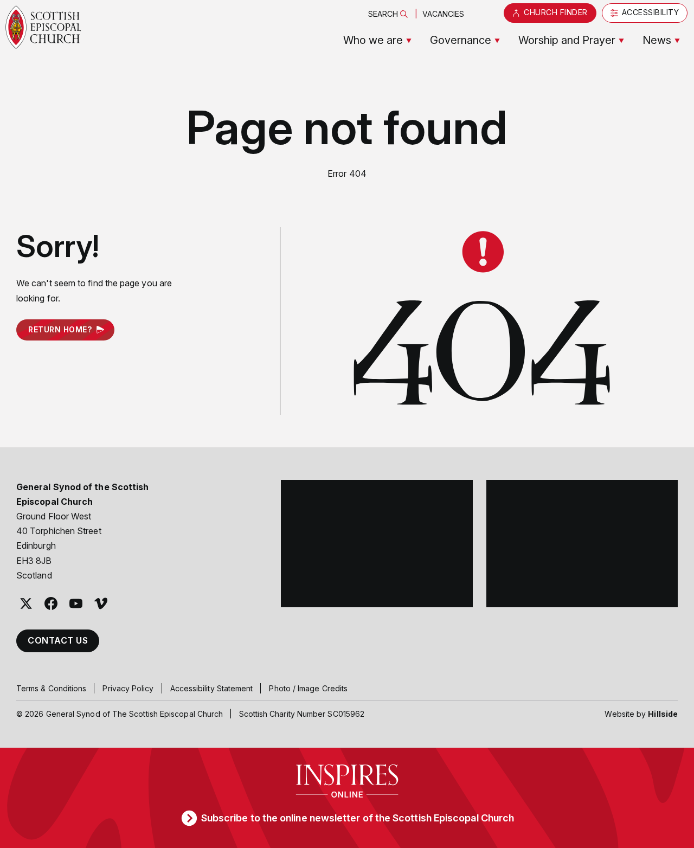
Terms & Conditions (51, 688)
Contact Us (58, 640)
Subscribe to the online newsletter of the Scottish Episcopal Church (357, 818)
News (656, 40)
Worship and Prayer (566, 40)
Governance (460, 40)
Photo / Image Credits (308, 688)
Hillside (663, 713)
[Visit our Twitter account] (26, 603)
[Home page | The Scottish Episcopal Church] (43, 27)
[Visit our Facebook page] (51, 603)
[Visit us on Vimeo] (101, 603)
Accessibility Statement (211, 688)
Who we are (373, 40)
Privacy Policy (127, 688)
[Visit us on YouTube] (76, 603)
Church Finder (556, 12)
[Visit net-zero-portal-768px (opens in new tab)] (377, 544)
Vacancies (443, 13)
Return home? (60, 329)
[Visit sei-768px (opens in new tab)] (582, 544)
